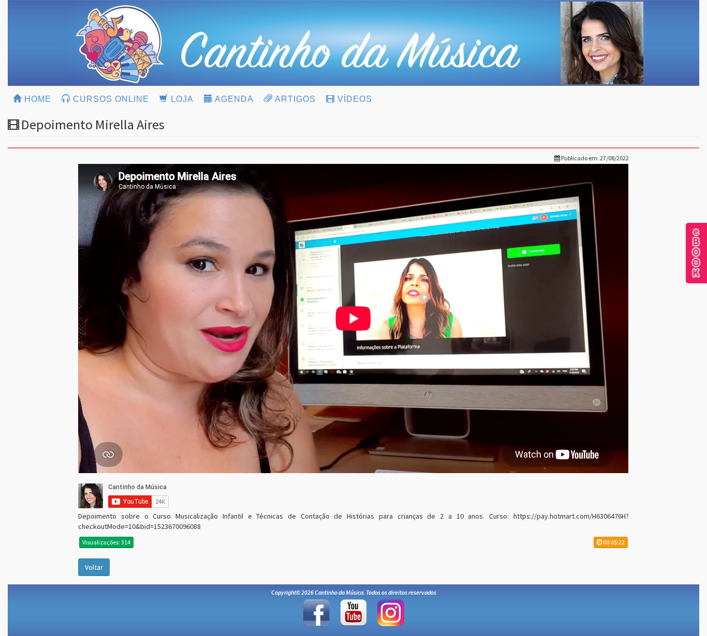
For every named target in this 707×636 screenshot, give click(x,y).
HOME (36, 99)
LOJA (181, 99)
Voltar (94, 567)
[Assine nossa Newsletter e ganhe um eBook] (696, 251)
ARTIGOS (294, 99)
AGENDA (233, 99)
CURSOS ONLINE (109, 99)
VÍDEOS (353, 99)
